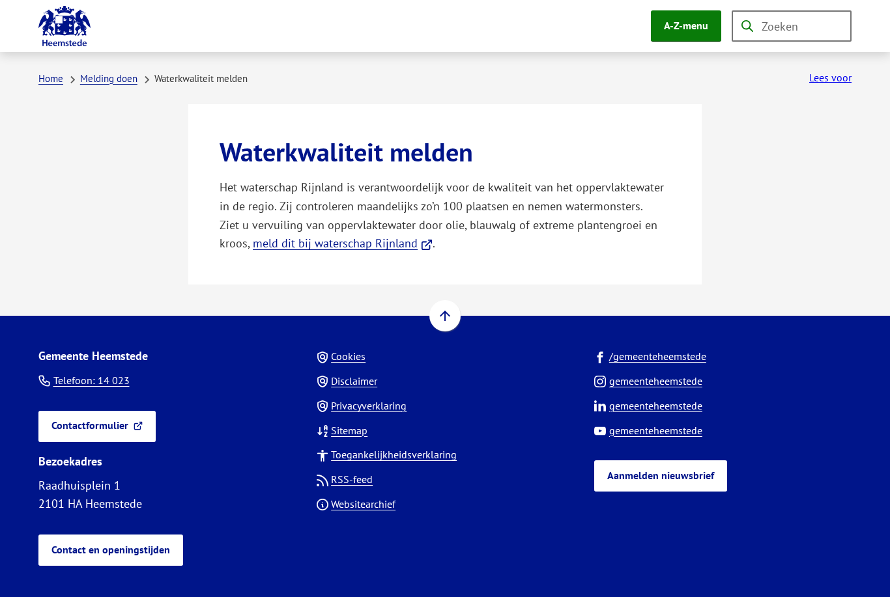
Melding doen (108, 78)
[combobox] (792, 26)
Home (50, 78)
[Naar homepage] (64, 26)
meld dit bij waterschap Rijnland (343, 243)
